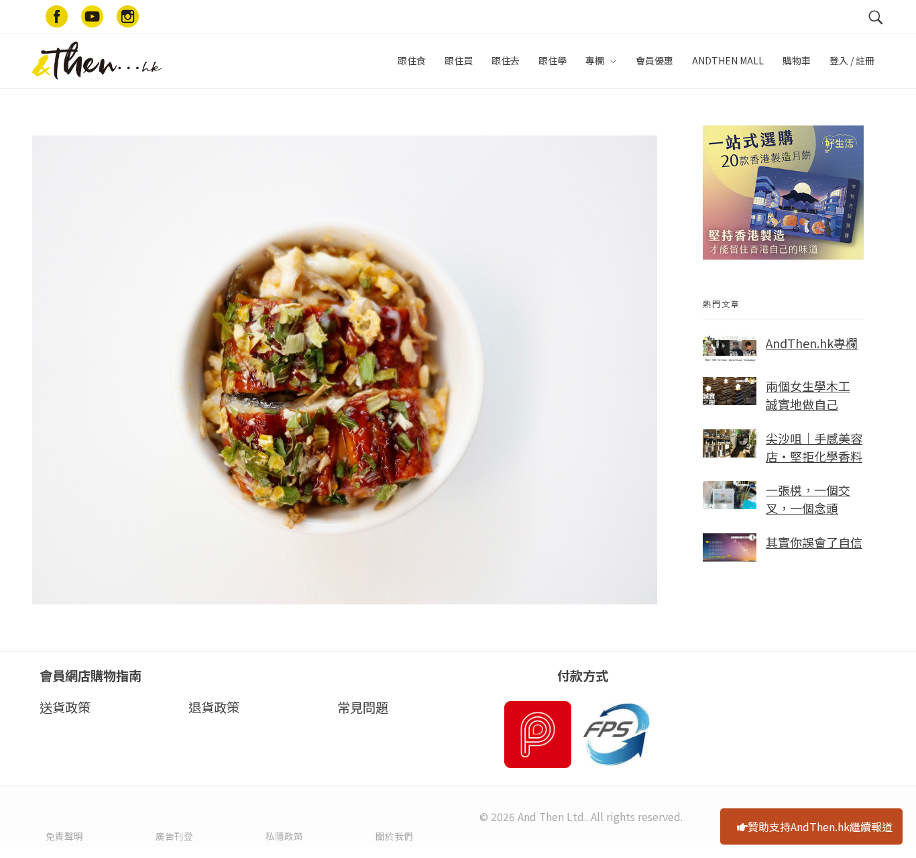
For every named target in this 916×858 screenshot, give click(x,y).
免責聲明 (64, 836)
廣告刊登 (174, 836)
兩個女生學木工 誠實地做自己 (808, 395)
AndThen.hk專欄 (812, 343)
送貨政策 (65, 707)
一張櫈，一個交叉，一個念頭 (808, 499)
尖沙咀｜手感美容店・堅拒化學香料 (814, 447)
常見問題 (362, 707)
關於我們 (394, 836)
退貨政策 (213, 707)
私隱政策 (284, 836)
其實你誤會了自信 (814, 542)
